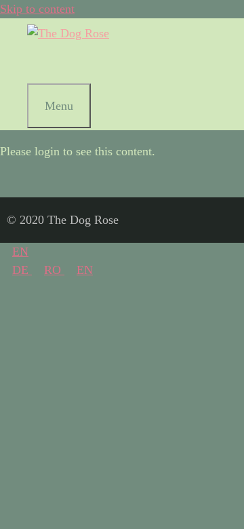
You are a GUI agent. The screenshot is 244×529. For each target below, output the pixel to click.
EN (20, 251)
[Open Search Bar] (43, 63)
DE (22, 270)
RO (54, 270)
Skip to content (37, 9)
